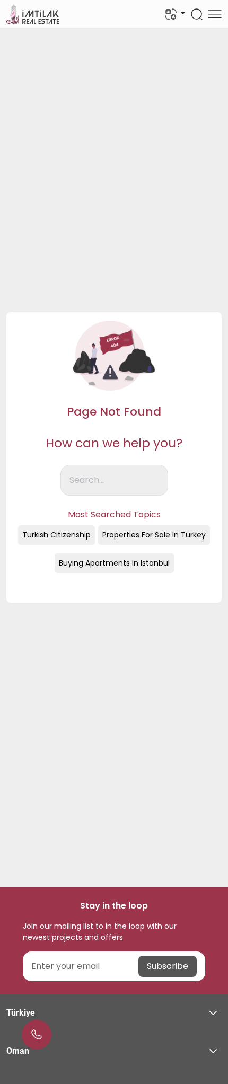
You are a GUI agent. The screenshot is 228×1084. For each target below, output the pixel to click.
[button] (114, 1013)
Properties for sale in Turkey (154, 535)
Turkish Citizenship (56, 535)
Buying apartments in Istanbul (114, 563)
